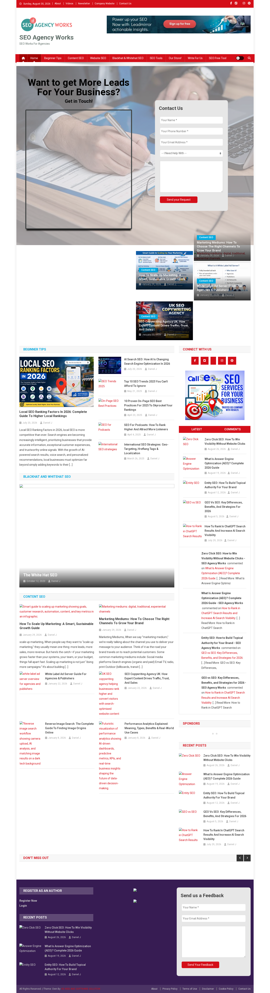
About (58, 3)
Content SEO (76, 58)
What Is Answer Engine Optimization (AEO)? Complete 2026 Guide (224, 463)
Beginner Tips (52, 58)
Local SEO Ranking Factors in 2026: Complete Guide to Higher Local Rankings (53, 414)
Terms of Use (189, 988)
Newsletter (84, 3)
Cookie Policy (226, 988)
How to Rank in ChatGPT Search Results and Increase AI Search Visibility (225, 531)
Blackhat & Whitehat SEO (127, 58)
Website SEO (98, 58)
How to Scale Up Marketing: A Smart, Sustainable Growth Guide (162, 277)
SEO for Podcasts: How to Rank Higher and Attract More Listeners (146, 427)
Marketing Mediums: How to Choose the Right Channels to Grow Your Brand (218, 246)
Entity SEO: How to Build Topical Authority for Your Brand (225, 485)
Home (34, 58)
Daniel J (171, 284)
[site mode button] (240, 58)
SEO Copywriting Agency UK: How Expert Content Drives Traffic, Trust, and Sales (164, 325)
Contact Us (125, 3)
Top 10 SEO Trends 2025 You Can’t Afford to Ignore (146, 383)
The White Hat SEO (40, 575)
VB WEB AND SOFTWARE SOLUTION (80, 988)
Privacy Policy (169, 988)
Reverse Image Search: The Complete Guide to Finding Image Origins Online (69, 728)
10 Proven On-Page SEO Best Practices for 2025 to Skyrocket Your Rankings (148, 405)
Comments (232, 429)
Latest (197, 429)
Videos (69, 3)
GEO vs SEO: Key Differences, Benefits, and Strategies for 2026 (224, 507)
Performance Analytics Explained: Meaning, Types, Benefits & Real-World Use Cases (149, 728)
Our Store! (175, 58)
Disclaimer (208, 988)
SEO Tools (156, 58)
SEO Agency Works (46, 37)
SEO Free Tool (217, 58)
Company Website (104, 3)
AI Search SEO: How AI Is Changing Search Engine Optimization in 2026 (147, 361)
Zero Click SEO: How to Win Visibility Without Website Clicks (225, 441)
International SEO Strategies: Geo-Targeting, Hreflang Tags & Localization (146, 449)
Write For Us (195, 58)
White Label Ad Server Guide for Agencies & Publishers (219, 288)
